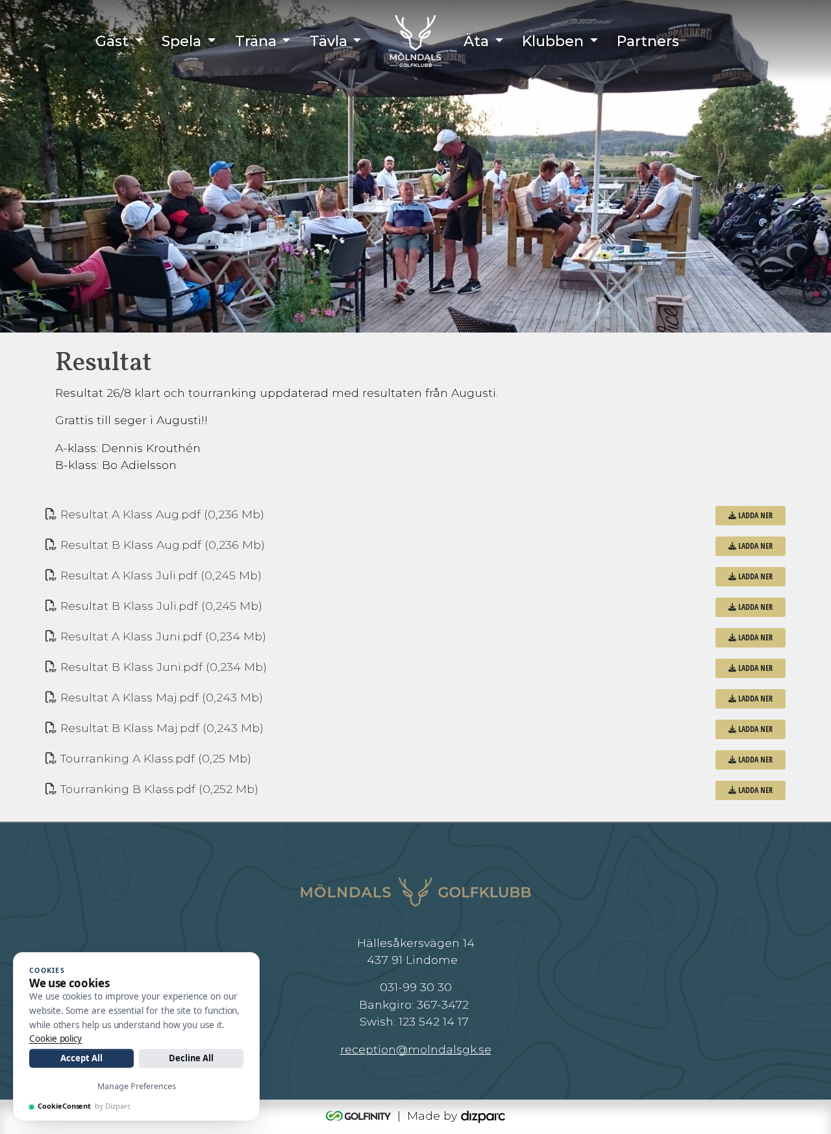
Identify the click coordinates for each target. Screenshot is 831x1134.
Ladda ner (754, 515)
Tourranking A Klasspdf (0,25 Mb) (154, 758)
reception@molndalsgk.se (415, 1049)
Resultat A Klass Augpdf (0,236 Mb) (160, 514)
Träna (256, 41)
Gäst (112, 41)
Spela (181, 41)
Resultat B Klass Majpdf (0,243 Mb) (160, 728)
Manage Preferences (136, 1086)
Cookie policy (55, 1038)
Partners (648, 41)
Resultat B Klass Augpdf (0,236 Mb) (161, 544)
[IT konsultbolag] (483, 1115)
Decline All (191, 1058)
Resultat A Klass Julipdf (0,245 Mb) (159, 575)
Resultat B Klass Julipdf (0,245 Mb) (159, 605)
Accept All (81, 1058)
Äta (476, 41)
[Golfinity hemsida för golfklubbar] (360, 1115)
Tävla (328, 41)
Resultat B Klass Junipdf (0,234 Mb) (162, 667)
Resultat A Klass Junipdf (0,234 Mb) (161, 636)
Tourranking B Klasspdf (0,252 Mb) (157, 789)
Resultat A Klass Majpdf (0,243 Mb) (160, 697)
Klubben (553, 41)
